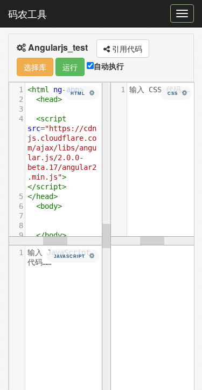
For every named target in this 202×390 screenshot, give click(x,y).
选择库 (35, 66)
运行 (70, 66)
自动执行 (109, 65)
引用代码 (126, 48)
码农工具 (27, 13)
